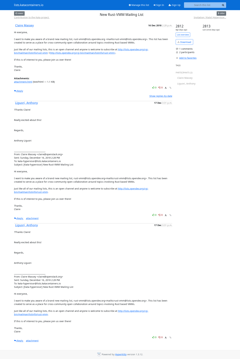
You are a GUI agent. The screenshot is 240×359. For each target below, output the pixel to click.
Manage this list (140, 5)
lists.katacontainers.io (28, 5)
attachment (32, 218)
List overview (183, 34)
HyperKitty (121, 354)
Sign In (160, 5)
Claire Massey (24, 25)
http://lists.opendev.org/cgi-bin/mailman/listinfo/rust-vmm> (82, 52)
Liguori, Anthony (26, 103)
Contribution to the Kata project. (31, 17)
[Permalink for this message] (170, 88)
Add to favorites (188, 57)
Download (185, 42)
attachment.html (23, 81)
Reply (19, 90)
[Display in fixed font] (165, 88)
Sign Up (176, 5)
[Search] (223, 5)
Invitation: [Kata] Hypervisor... (210, 17)
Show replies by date (160, 96)
